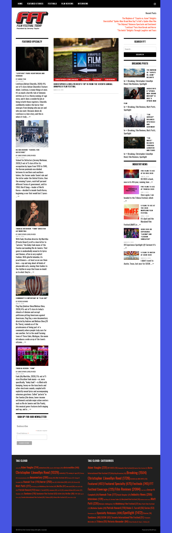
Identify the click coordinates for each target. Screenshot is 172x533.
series (79, 490)
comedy (63, 473)
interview (62, 482)
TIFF (77, 493)
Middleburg (35, 486)
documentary (39, 477)
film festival (62, 477)
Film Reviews (67, 3)
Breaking (136, 472)
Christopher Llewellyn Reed (66, 79)
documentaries (23, 478)
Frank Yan (143, 490)
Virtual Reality (133, 522)
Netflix (61, 486)
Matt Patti (23, 486)
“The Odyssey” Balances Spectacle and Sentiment (136, 24)
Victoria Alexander (118, 521)
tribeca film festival (60, 497)
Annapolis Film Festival (126, 468)
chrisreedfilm (71, 467)
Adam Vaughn (30, 467)
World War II (72, 497)
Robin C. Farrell (42, 490)
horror (46, 482)
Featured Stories (35, 3)
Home (20, 3)
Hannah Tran (31, 482)
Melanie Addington (107, 503)
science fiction (70, 490)
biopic (59, 468)
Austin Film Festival (140, 468)
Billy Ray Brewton (118, 473)
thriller (69, 493)
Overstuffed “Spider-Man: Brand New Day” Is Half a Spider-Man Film (129, 21)
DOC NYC (142, 478)
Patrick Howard (26, 489)
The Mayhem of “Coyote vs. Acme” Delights (139, 18)
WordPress (152, 529)
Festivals (52, 3)
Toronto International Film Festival (33, 497)
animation (44, 467)
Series (149, 508)
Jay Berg (107, 499)
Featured (85, 79)
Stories (147, 513)
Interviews (83, 3)
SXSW (61, 493)
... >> (29, 116)
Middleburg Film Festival (47, 486)
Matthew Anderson (145, 499)
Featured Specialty (118, 483)
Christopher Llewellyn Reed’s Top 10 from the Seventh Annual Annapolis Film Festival (83, 85)
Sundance (30, 493)
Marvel (77, 482)
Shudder (20, 494)
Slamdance (92, 513)
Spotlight (133, 512)
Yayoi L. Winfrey (144, 522)
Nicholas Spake (98, 507)
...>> (151, 182)
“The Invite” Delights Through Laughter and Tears (136, 30)
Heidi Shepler (124, 494)
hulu (54, 482)
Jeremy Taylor (116, 499)
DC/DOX (133, 479)
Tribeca (49, 497)
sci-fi (61, 490)
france (71, 478)
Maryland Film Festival (131, 499)
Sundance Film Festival (46, 493)
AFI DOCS (113, 467)
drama (52, 478)
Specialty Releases (109, 513)
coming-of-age (74, 473)
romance (53, 490)
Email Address (23, 433)
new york (70, 486)
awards (53, 468)
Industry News (141, 494)
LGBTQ (71, 482)
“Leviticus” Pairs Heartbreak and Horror (140, 27)
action (18, 468)
